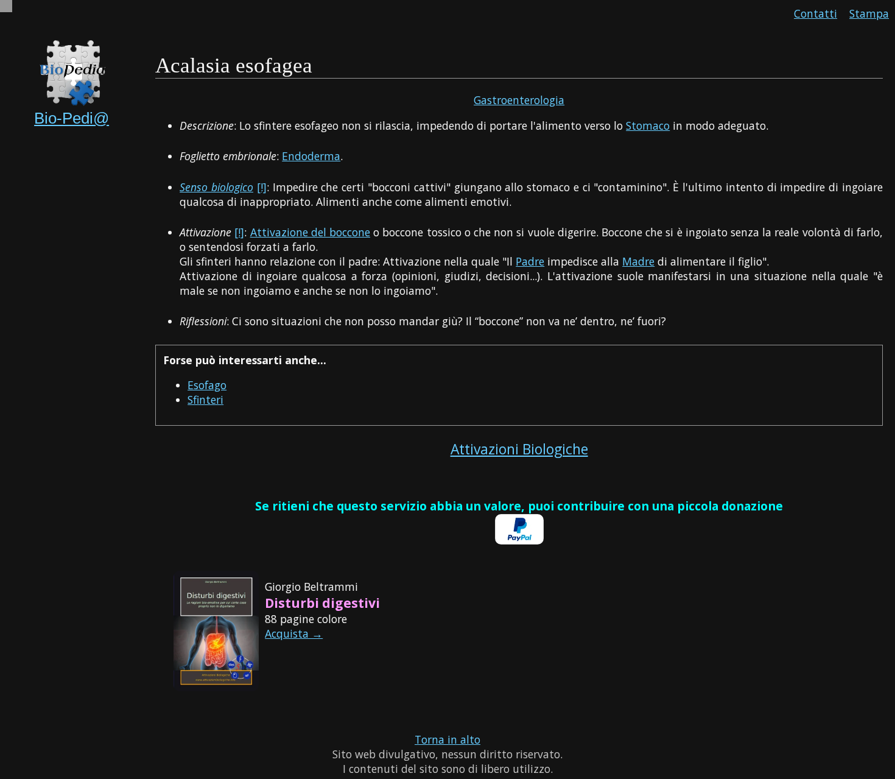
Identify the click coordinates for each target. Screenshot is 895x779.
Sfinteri (205, 399)
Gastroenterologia (519, 100)
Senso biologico (216, 187)
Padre (530, 261)
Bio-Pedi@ (71, 118)
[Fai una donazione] (519, 540)
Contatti (815, 13)
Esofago (207, 385)
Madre (638, 261)
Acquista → (294, 633)
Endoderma (311, 156)
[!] (262, 187)
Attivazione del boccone (310, 232)
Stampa (869, 13)
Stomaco (648, 125)
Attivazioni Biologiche (519, 449)
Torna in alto (447, 739)
